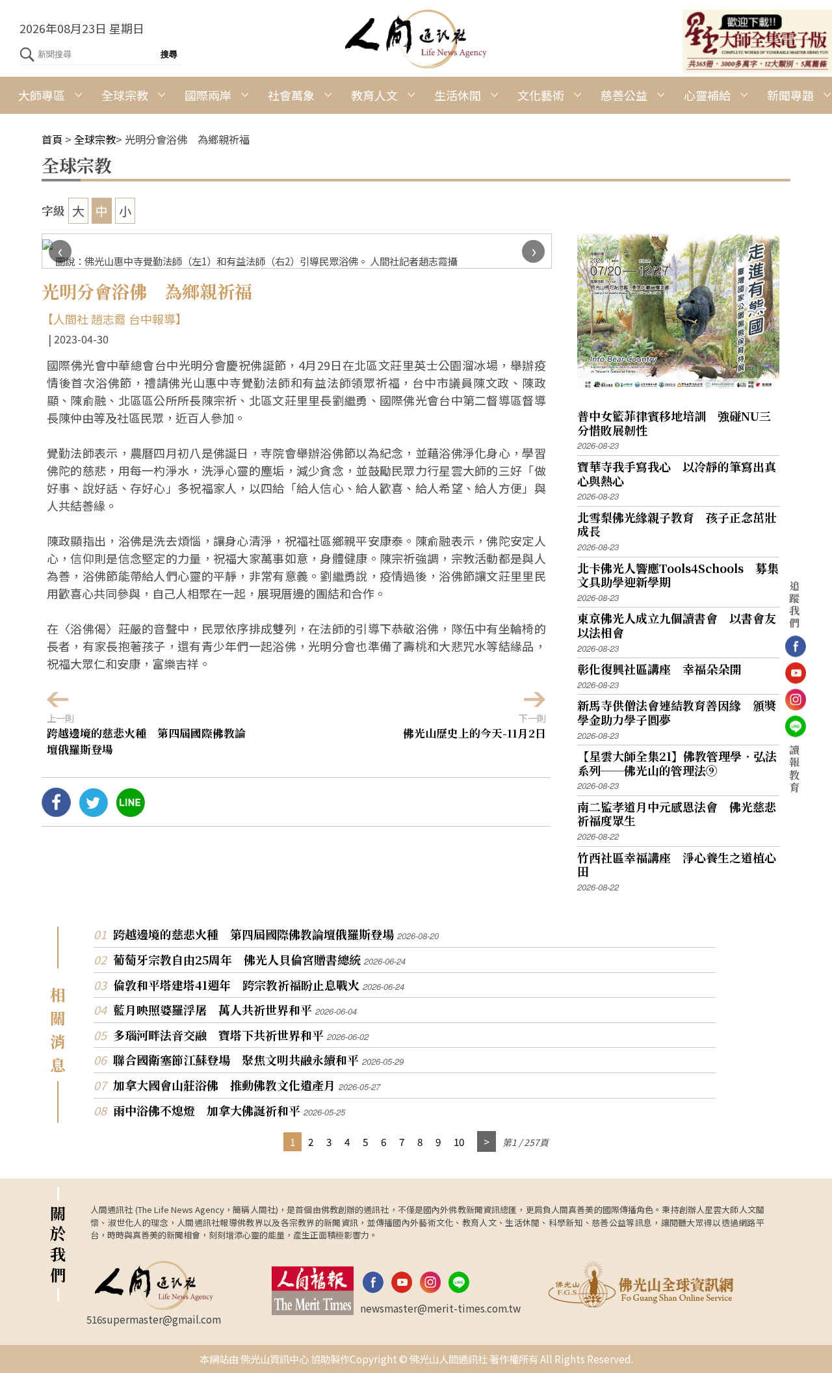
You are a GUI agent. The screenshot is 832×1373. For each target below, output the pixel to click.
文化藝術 (540, 95)
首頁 (52, 139)
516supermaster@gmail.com (153, 1319)
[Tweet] (93, 811)
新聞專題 (790, 95)
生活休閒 (457, 95)
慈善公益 (624, 95)
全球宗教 (124, 95)
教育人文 (374, 95)
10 (459, 1141)
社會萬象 (291, 95)
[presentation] (60, 251)
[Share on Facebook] (56, 811)
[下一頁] (486, 1141)
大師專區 (41, 95)
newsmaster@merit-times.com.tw (440, 1308)
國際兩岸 (208, 95)
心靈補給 (707, 95)
